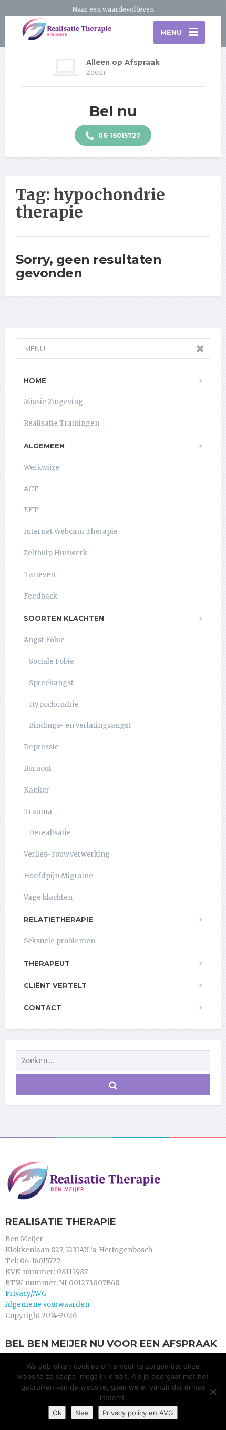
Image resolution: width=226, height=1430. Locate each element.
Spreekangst (51, 682)
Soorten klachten (64, 618)
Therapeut (47, 963)
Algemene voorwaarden (47, 1304)
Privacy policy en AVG (137, 1412)
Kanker (36, 790)
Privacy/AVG (26, 1293)
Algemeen (44, 445)
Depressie (41, 747)
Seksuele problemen (59, 941)
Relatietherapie (58, 919)
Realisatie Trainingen (61, 423)
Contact (42, 1007)
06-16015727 (118, 135)
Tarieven (39, 574)
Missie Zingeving (53, 401)
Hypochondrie (54, 704)
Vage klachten (48, 897)
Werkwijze (41, 467)
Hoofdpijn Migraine (58, 875)
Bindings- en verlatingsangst (80, 725)
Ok (57, 1412)
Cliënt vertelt (55, 985)
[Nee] (213, 1391)
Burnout (38, 768)
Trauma (38, 811)
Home (35, 380)
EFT (31, 510)
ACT (31, 489)
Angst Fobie (44, 639)
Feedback (40, 596)
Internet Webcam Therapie (71, 531)
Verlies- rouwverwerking (67, 854)
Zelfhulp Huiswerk (55, 553)
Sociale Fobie (51, 661)
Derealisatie (50, 832)
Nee (82, 1412)
